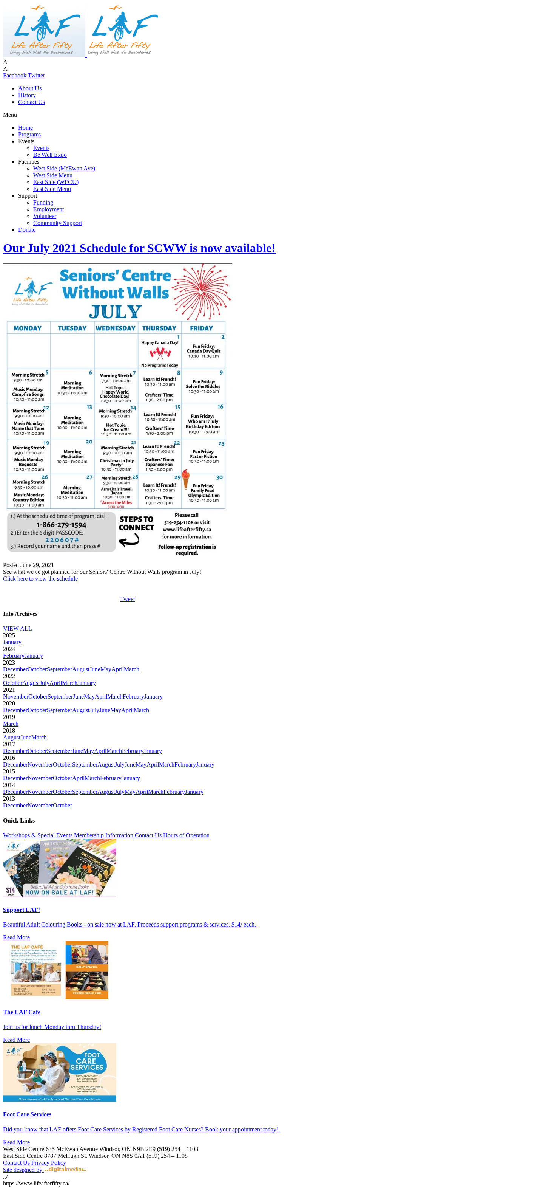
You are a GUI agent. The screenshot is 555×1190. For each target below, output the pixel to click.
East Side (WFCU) (56, 182)
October (37, 669)
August (80, 669)
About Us (30, 88)
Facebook (14, 75)
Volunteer (44, 216)
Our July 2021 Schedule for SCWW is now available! (139, 248)
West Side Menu (52, 175)
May (105, 669)
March (131, 669)
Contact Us (31, 102)
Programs (29, 134)
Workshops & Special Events (37, 835)
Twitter (36, 75)
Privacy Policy (48, 1162)
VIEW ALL (17, 628)
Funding (43, 202)
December (15, 669)
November (15, 696)
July (44, 683)
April (117, 669)
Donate (26, 229)
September (59, 669)
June (94, 669)
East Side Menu (52, 189)
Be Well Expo (50, 155)
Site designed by (23, 1170)
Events (41, 148)
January (12, 642)
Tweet (127, 599)
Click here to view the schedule (40, 578)
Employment (48, 209)
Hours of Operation (186, 835)
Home (25, 127)
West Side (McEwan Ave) (64, 168)
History (27, 95)
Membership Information (103, 835)
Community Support (57, 223)
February (14, 655)
